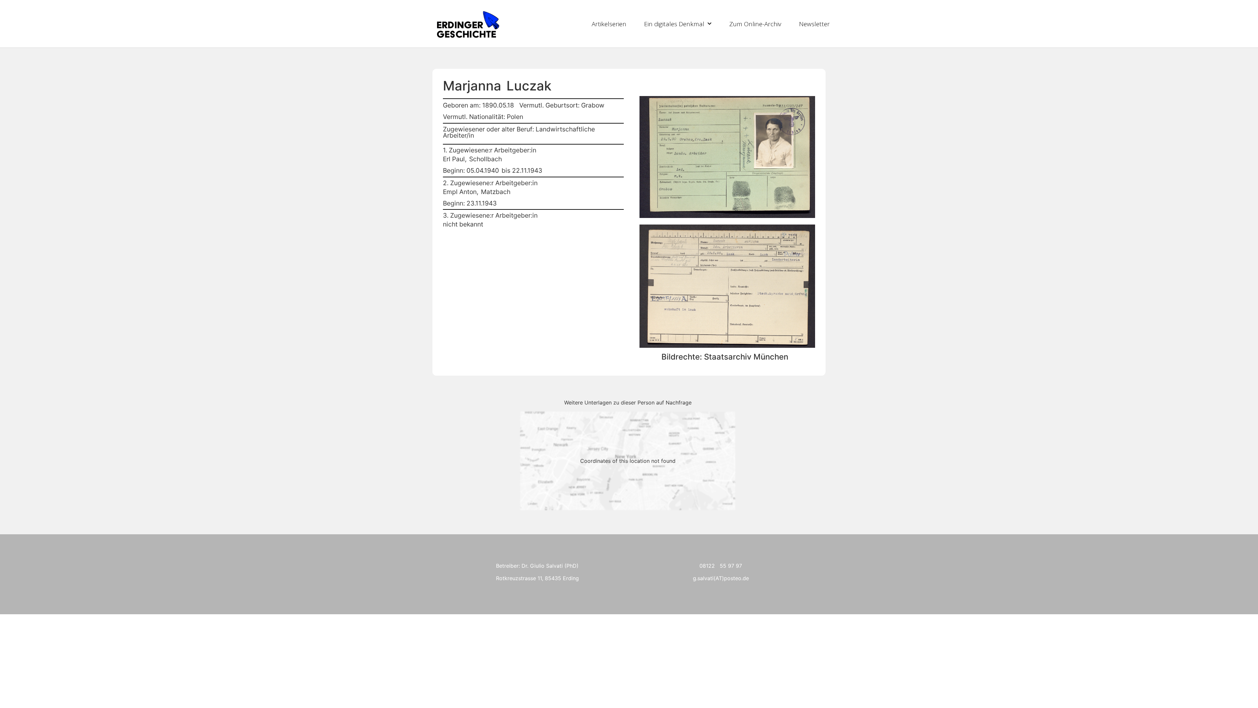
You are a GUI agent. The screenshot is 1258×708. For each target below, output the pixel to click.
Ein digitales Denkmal (674, 24)
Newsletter (814, 24)
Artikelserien (609, 24)
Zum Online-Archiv (755, 24)
